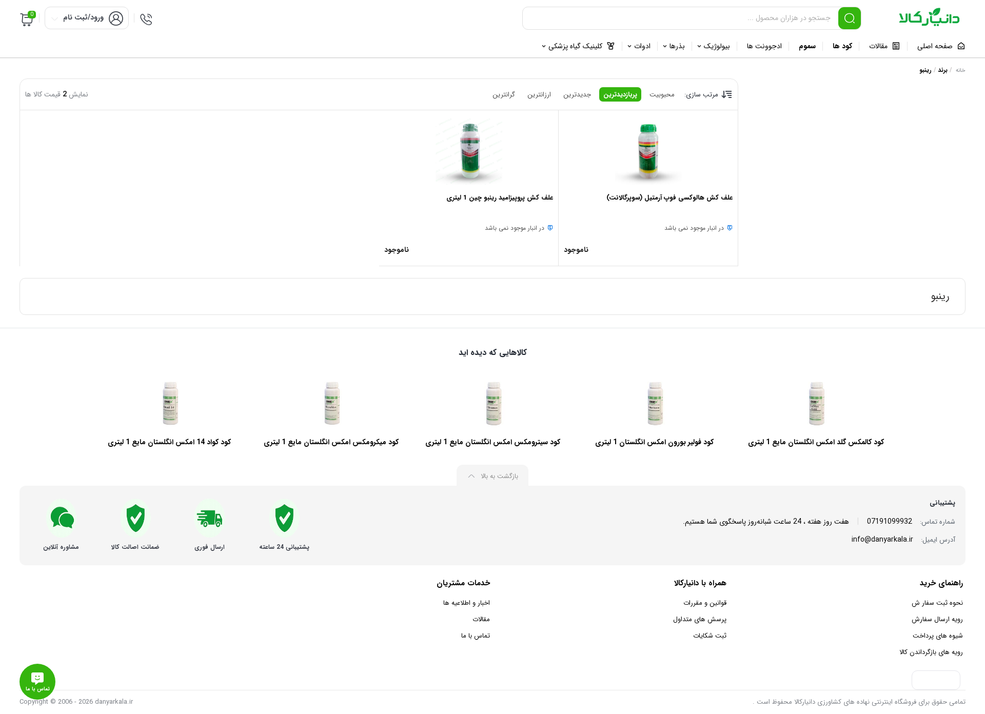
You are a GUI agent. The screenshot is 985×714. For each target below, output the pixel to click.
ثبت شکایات (709, 635)
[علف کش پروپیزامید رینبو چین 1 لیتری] (468, 151)
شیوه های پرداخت (938, 635)
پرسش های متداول (699, 619)
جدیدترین (577, 94)
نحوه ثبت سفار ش (937, 603)
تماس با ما (475, 635)
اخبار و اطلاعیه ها (466, 603)
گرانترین (504, 94)
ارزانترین (539, 94)
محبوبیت (662, 94)
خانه (961, 70)
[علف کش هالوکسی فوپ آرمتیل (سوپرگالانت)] (648, 151)
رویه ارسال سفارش (937, 619)
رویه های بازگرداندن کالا (931, 652)
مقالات (481, 619)
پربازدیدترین (620, 94)
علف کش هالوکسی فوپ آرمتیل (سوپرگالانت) (669, 197)
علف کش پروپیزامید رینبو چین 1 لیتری (499, 197)
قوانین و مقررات (704, 603)
